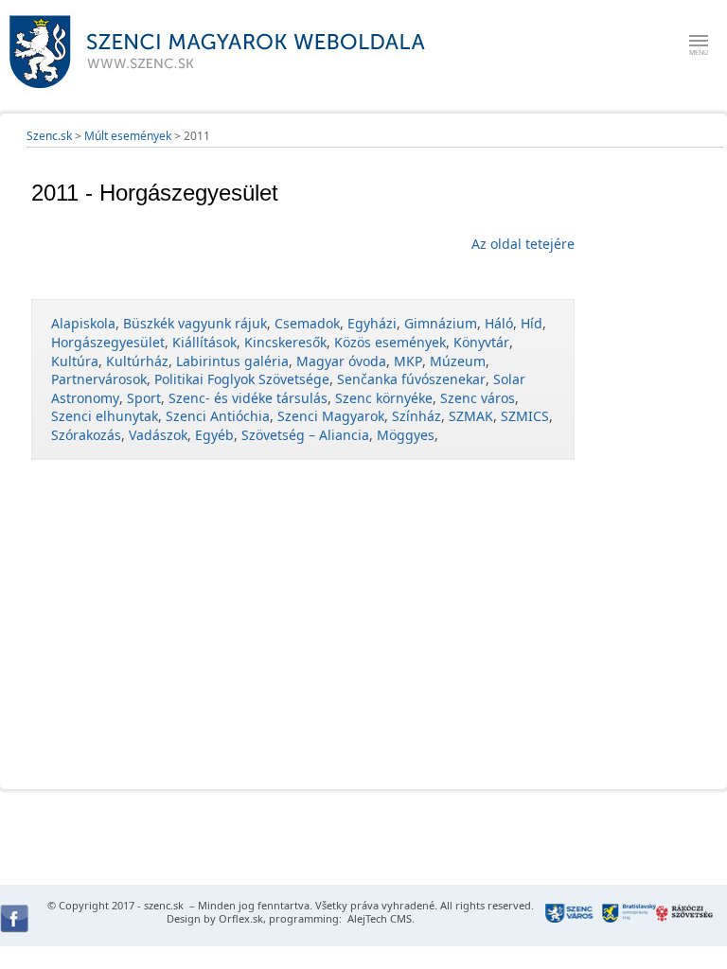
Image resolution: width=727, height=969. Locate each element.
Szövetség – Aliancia (305, 435)
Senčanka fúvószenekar (411, 379)
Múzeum (458, 361)
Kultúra (74, 361)
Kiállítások (204, 342)
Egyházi (372, 323)
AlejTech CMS (378, 918)
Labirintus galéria (232, 361)
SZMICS (525, 416)
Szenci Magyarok (330, 416)
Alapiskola (83, 323)
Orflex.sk (241, 918)
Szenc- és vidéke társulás (248, 398)
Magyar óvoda (341, 361)
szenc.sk (164, 905)
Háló (499, 323)
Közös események (390, 342)
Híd (531, 323)
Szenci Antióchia (218, 416)
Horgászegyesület (108, 342)
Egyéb (214, 435)
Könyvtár (481, 342)
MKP (408, 361)
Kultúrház (137, 361)
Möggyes (405, 435)
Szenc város (477, 398)
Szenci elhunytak (104, 416)
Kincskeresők (285, 342)
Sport (144, 398)
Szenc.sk (49, 136)
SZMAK (471, 416)
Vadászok (158, 435)
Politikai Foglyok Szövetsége (241, 379)
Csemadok (307, 323)
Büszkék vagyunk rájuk (195, 323)
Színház (416, 416)
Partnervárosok (99, 379)
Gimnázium (440, 323)
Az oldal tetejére (523, 244)
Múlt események (127, 136)
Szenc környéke (384, 398)
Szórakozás (86, 435)
